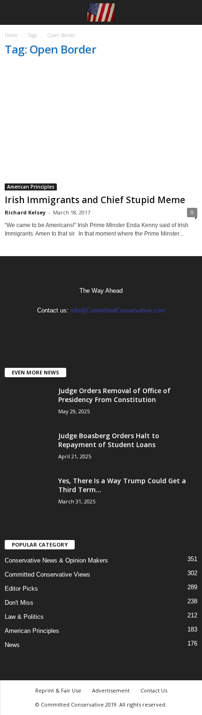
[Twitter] (110, 328)
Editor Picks (21, 588)
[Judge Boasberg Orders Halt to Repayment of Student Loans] (28, 448)
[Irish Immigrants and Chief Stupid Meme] (101, 128)
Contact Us (153, 690)
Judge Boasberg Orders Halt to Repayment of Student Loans (108, 440)
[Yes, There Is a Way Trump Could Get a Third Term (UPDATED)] (28, 493)
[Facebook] (92, 328)
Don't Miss (19, 602)
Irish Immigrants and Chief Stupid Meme (95, 200)
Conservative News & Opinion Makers (56, 560)
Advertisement (111, 690)
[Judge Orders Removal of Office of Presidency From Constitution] (28, 403)
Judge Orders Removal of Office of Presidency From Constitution (114, 395)
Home (11, 35)
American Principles (30, 186)
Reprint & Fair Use (58, 690)
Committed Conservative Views (47, 574)
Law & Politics (24, 616)
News (12, 644)
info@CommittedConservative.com (117, 310)
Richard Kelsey (25, 212)
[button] (187, 12)
